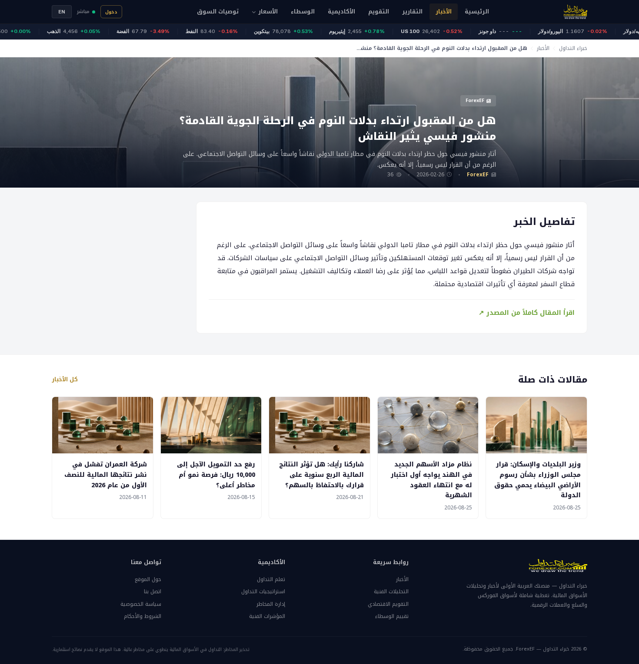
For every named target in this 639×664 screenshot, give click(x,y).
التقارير (412, 11)
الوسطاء (303, 11)
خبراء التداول (573, 48)
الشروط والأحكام (142, 616)
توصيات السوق (218, 11)
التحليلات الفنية (391, 591)
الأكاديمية (341, 11)
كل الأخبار (65, 379)
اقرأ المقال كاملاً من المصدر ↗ (527, 313)
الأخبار (444, 11)
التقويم (378, 11)
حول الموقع (148, 579)
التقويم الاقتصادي (388, 604)
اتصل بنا (152, 591)
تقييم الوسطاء (392, 616)
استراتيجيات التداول (263, 591)
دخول (111, 12)
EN (61, 12)
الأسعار (268, 11)
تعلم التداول (271, 579)
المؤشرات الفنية (267, 616)
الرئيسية (477, 11)
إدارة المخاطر (270, 604)
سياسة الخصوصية (140, 604)
